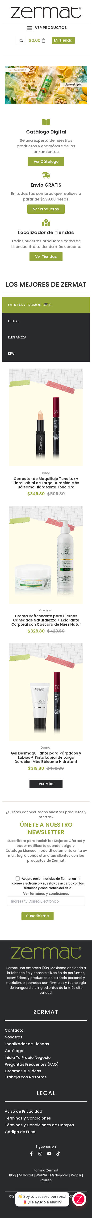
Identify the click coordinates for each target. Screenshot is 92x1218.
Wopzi (76, 1175)
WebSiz (41, 1175)
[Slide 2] (41, 97)
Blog (12, 1175)
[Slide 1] (33, 97)
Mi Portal (26, 1175)
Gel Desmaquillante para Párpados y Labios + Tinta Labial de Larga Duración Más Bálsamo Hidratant (46, 757)
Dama (45, 473)
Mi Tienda (63, 40)
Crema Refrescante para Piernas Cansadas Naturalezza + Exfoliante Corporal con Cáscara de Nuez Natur (46, 620)
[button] (29, 28)
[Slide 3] (50, 97)
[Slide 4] (58, 97)
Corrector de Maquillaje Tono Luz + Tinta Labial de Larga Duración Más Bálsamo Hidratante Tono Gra (46, 483)
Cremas (45, 610)
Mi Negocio (59, 1175)
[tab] (46, 305)
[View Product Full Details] (46, 417)
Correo (46, 1180)
